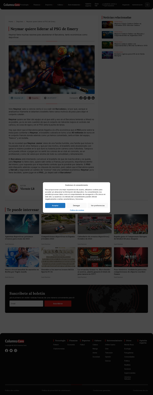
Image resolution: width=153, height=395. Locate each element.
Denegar (76, 205)
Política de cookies (77, 210)
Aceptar (55, 205)
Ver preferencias (98, 205)
